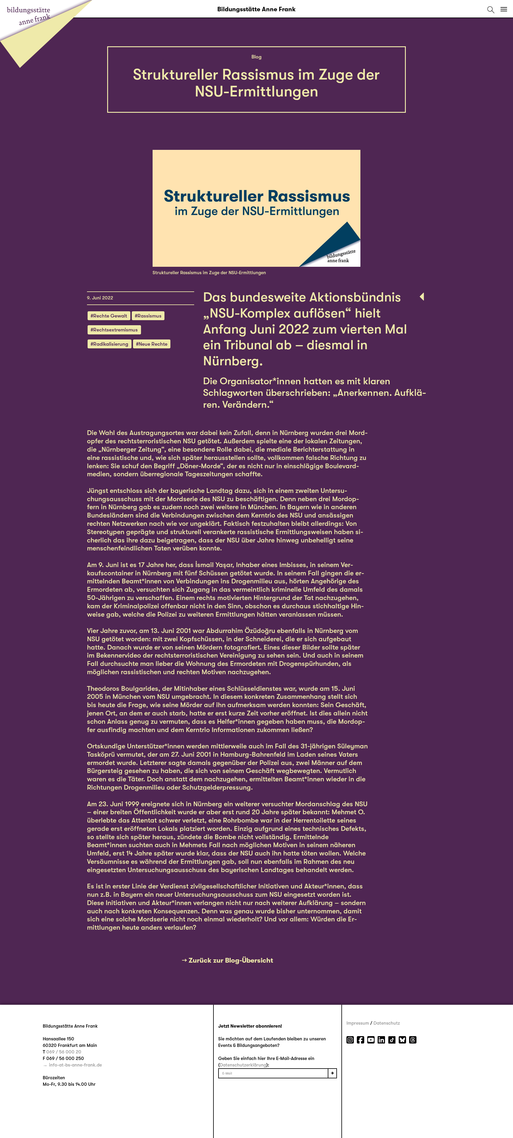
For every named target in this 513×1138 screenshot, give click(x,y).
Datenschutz (386, 1023)
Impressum (357, 1023)
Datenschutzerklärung (243, 1065)
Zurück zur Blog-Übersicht (231, 960)
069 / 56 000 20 (63, 1052)
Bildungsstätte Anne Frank (256, 9)
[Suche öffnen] (491, 9)
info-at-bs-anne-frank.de (75, 1065)
